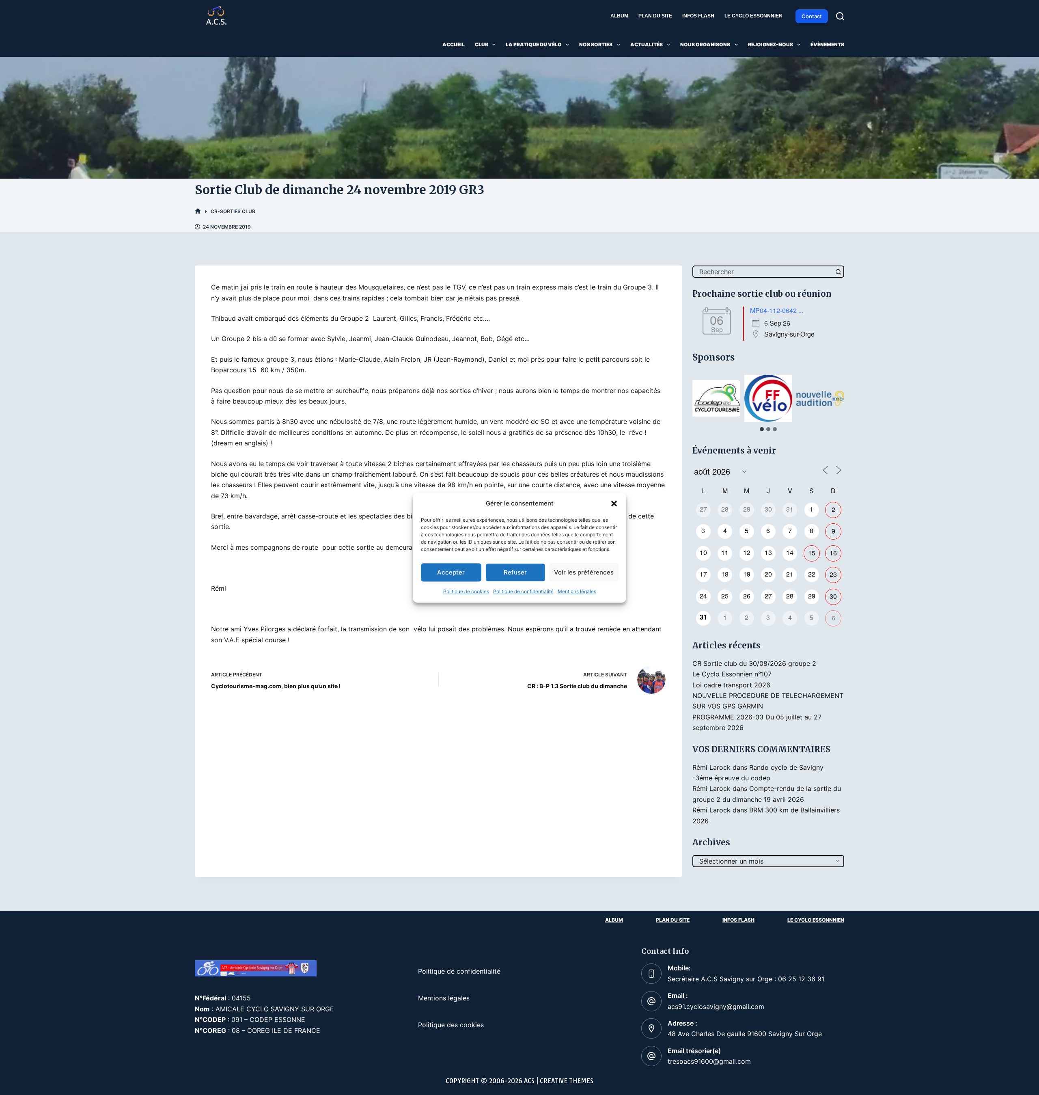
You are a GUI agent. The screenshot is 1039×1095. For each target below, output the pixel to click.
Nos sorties (595, 44)
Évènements (827, 44)
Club (481, 44)
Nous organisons (705, 44)
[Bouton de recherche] (838, 271)
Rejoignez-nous (770, 44)
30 (833, 596)
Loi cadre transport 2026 (731, 685)
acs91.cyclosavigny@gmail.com (716, 1006)
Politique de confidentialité (523, 592)
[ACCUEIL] (198, 211)
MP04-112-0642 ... (776, 310)
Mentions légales (577, 592)
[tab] (762, 429)
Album (619, 16)
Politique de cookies (466, 592)
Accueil (453, 44)
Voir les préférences (584, 572)
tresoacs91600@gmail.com (709, 1061)
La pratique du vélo (534, 44)
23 (833, 574)
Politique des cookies (451, 1025)
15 (811, 552)
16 (833, 552)
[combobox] (763, 272)
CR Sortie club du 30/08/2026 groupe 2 (754, 663)
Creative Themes (566, 1081)
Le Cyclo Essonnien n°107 (732, 674)
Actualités (646, 44)
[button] (614, 503)
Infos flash (698, 16)
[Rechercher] (840, 16)
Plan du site (655, 16)
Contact (812, 16)
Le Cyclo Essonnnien (753, 16)
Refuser (515, 572)
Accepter (451, 572)
